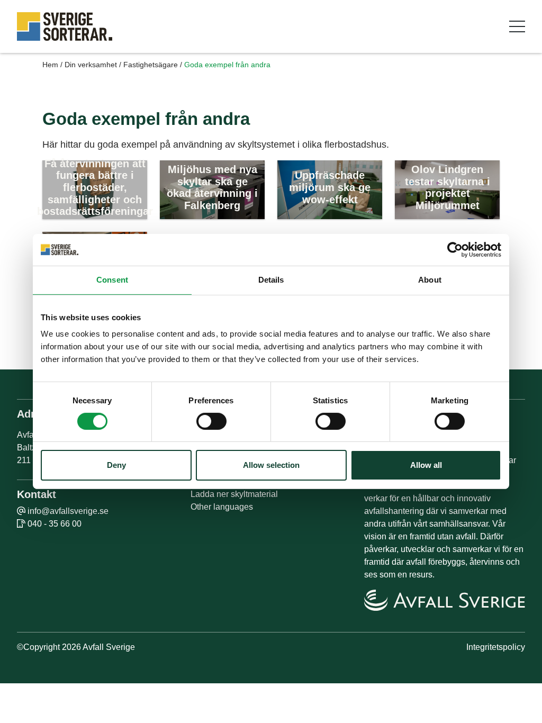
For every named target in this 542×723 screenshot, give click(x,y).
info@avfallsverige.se (68, 511)
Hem (50, 64)
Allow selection (271, 464)
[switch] (211, 421)
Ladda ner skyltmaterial (234, 494)
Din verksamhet (91, 64)
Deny (116, 464)
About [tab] (429, 279)
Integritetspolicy (495, 647)
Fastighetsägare (150, 64)
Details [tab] (271, 279)
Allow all (426, 464)
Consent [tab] (112, 279)
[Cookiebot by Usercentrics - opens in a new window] (455, 250)
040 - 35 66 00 (55, 523)
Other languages (222, 506)
